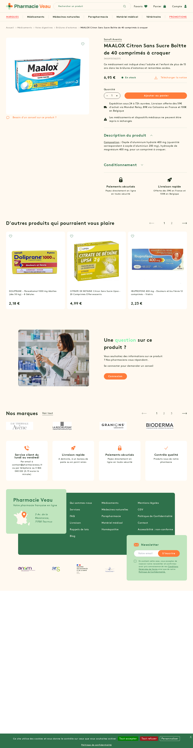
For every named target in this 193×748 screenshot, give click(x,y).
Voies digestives (44, 27)
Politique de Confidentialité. (152, 572)
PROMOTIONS (178, 16)
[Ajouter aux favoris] (82, 43)
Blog (72, 536)
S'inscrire (168, 553)
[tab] (128, 135)
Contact (143, 522)
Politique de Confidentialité (155, 516)
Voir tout (47, 413)
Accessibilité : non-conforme (155, 529)
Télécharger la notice (174, 77)
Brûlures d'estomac (66, 27)
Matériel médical (127, 16)
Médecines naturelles (66, 16)
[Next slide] (184, 223)
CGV (140, 509)
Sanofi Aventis (113, 39)
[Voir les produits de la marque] (26, 426)
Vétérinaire (153, 16)
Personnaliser (169, 738)
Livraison (75, 522)
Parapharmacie (98, 16)
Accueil (10, 27)
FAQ (72, 516)
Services (75, 509)
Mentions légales (148, 502)
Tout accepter (128, 738)
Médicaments (35, 16)
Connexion (115, 376)
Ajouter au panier (156, 95)
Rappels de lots (79, 529)
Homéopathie (110, 529)
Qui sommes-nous (81, 502)
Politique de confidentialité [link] (96, 745)
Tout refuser (149, 738)
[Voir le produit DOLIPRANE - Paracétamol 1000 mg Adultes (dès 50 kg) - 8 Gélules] (35, 261)
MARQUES (12, 16)
